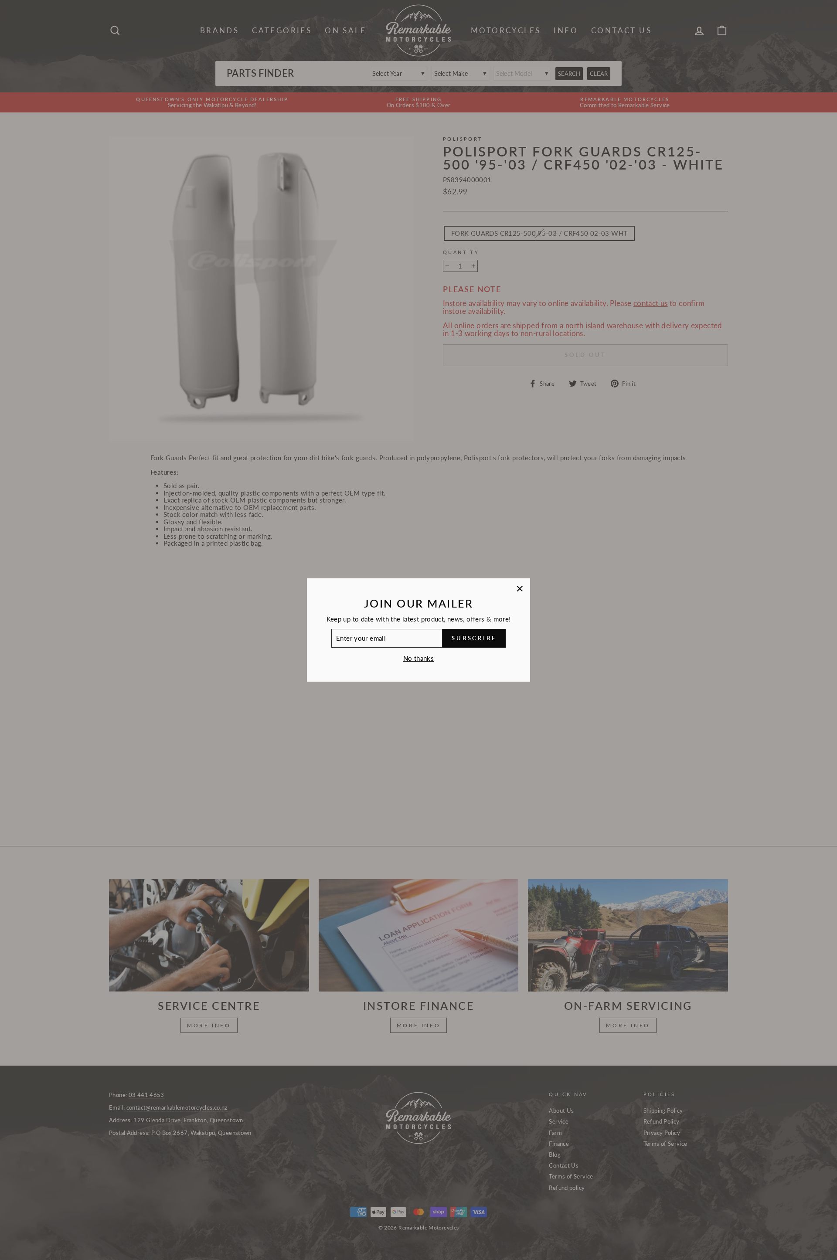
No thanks (418, 658)
